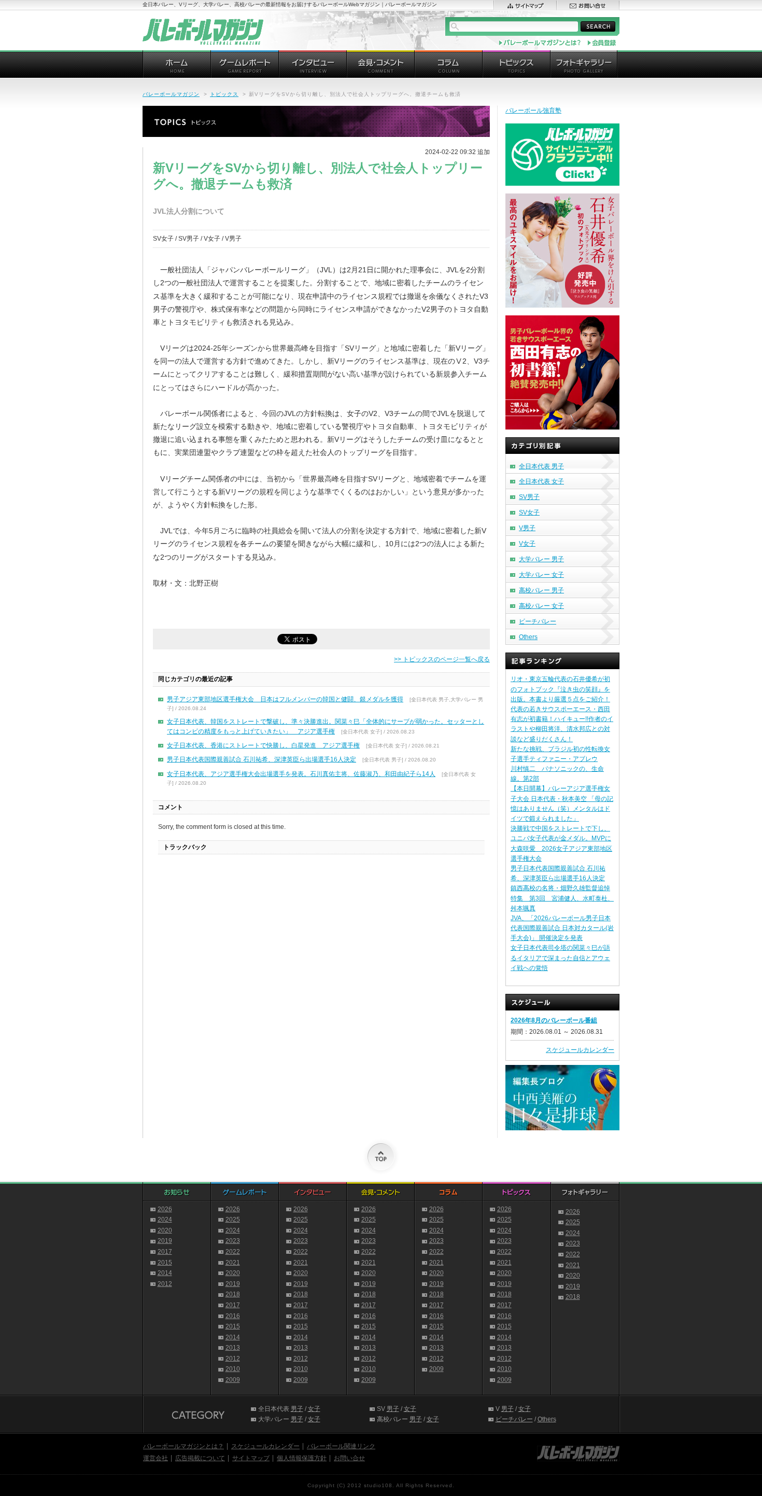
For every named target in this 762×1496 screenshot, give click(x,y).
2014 (165, 1273)
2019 (165, 1240)
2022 (232, 1251)
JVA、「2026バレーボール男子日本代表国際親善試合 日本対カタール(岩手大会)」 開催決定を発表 (562, 928)
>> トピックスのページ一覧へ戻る (442, 659)
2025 (232, 1219)
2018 (232, 1294)
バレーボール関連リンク (341, 1446)
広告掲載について (200, 1458)
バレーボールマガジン (171, 94)
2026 (165, 1209)
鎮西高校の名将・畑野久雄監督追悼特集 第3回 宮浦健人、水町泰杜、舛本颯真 (562, 897)
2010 (232, 1369)
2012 (165, 1283)
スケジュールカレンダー (580, 1050)
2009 (232, 1379)
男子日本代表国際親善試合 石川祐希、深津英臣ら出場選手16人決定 (261, 759)
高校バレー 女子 (541, 606)
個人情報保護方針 (302, 1458)
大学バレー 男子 (541, 559)
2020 (165, 1230)
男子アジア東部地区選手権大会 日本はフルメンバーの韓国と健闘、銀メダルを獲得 (285, 699)
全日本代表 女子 (541, 481)
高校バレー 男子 (541, 590)
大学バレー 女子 (541, 574)
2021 (232, 1262)
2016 (232, 1316)
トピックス (224, 94)
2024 (165, 1219)
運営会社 (155, 1458)
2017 (165, 1251)
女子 (314, 1408)
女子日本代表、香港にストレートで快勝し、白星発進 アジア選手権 (263, 745)
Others (528, 637)
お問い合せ (349, 1458)
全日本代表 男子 (541, 466)
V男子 (527, 528)
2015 (165, 1262)
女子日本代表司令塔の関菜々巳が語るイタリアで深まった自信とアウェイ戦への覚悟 (560, 957)
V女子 (527, 543)
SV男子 (529, 497)
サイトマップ (251, 1458)
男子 (297, 1408)
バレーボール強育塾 (533, 110)
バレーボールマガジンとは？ (183, 1446)
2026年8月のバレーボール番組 (554, 1020)
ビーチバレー (537, 621)
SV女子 (529, 512)
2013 (232, 1347)
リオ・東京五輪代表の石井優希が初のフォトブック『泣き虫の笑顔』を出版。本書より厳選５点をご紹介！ (560, 688)
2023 (232, 1240)
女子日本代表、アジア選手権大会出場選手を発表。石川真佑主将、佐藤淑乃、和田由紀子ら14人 (301, 774)
